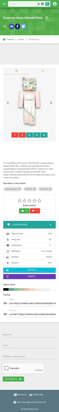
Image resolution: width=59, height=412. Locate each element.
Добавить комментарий (14, 356)
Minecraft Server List (36, 402)
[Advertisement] (29, 54)
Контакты (20, 394)
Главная (8, 39)
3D (16, 71)
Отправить (13, 379)
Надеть (21, 276)
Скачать (21, 270)
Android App (36, 394)
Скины (21, 39)
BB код (11, 300)
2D (42, 71)
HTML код (12, 311)
